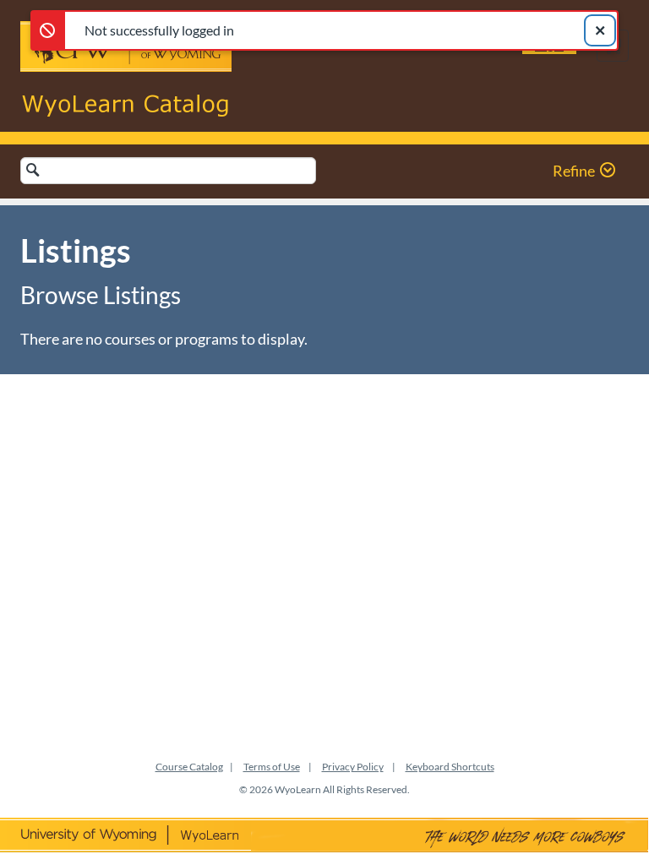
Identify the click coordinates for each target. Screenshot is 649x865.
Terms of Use (271, 766)
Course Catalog (189, 766)
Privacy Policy (353, 766)
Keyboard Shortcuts (450, 766)
